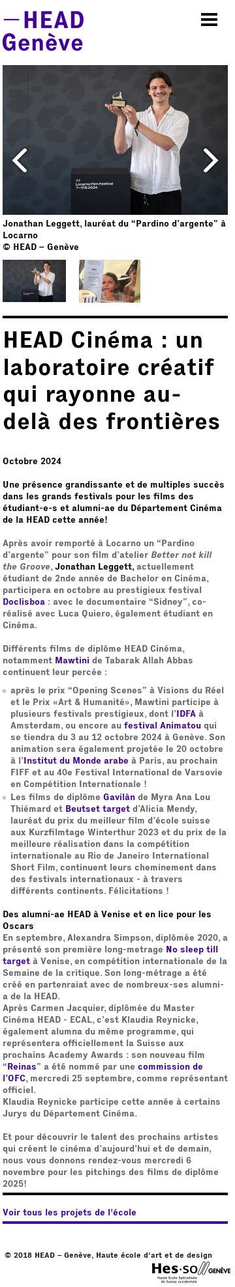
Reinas (22, 1067)
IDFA (186, 714)
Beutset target (97, 809)
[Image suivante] (211, 159)
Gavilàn (119, 797)
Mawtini (72, 660)
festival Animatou (162, 725)
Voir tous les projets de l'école (69, 1212)
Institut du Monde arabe (76, 761)
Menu (209, 19)
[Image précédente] (20, 159)
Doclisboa (24, 602)
